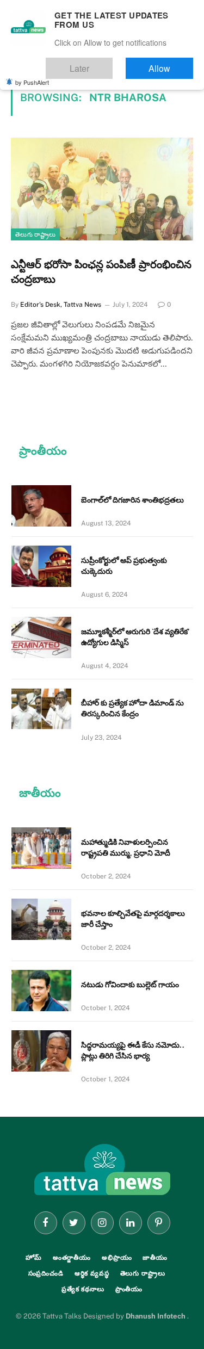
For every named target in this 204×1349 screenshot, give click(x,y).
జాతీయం (155, 1257)
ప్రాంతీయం (129, 1289)
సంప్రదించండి (46, 1273)
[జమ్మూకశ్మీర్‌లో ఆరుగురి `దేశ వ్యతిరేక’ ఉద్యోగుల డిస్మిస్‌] (41, 637)
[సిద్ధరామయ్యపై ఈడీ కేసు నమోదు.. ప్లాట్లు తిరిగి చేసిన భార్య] (41, 1051)
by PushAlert (32, 75)
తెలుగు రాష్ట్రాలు (35, 234)
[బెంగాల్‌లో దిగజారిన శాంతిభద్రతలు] (41, 506)
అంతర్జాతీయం (72, 1257)
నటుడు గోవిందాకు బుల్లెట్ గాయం (130, 984)
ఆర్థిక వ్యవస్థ (92, 1273)
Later (112, 63)
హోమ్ (34, 1257)
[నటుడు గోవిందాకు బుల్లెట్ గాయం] (41, 990)
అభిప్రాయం (117, 1257)
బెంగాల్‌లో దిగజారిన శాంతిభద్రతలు (132, 500)
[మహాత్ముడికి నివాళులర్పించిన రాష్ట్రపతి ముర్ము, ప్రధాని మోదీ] (41, 848)
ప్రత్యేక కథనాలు (82, 1289)
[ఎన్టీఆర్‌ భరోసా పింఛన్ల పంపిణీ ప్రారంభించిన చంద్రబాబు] (102, 189)
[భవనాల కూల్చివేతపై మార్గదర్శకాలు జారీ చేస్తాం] (41, 919)
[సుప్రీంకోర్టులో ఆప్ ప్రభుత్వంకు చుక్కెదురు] (41, 566)
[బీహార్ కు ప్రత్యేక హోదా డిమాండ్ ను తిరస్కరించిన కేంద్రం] (41, 708)
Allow (170, 63)
